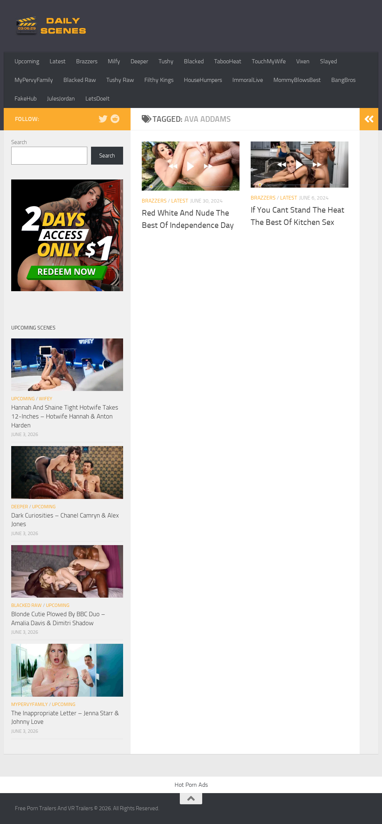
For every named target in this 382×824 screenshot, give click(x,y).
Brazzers (86, 61)
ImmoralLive (247, 79)
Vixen (303, 61)
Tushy (166, 61)
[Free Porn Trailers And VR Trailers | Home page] (52, 26)
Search (19, 142)
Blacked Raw (79, 79)
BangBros (343, 79)
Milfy (114, 61)
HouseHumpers (203, 79)
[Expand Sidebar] (369, 119)
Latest (58, 61)
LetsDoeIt (97, 98)
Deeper (139, 61)
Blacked (194, 61)
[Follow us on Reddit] (114, 118)
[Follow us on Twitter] (102, 118)
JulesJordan (61, 98)
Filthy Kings (158, 79)
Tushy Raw (120, 79)
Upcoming (27, 61)
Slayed (328, 61)
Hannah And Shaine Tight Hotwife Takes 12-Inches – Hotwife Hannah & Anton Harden (64, 416)
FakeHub (26, 98)
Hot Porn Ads (191, 784)
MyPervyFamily (34, 79)
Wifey (45, 398)
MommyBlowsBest (297, 79)
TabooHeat (227, 61)
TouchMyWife (269, 61)
